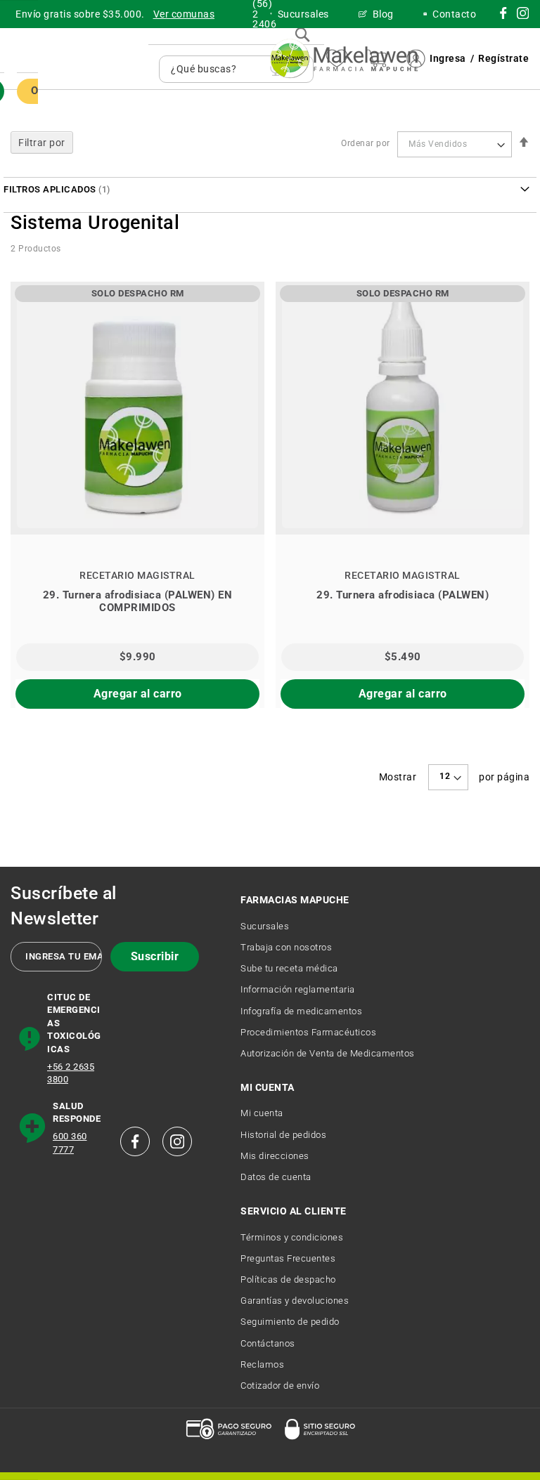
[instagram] (503, 15)
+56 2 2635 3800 (70, 1073)
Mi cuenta (261, 1113)
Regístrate (503, 58)
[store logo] (344, 59)
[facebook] (135, 1141)
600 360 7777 (70, 1143)
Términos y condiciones (291, 1237)
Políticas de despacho (288, 1279)
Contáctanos (267, 1343)
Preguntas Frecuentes (287, 1258)
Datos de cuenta (275, 1177)
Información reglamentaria (297, 989)
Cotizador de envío (279, 1385)
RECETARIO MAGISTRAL (137, 575)
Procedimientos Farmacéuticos (308, 1032)
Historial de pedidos (283, 1134)
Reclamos (262, 1364)
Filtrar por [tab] (41, 142)
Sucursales (264, 926)
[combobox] (217, 69)
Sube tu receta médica (289, 968)
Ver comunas (184, 14)
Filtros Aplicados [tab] (50, 189)
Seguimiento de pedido (290, 1321)
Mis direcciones (274, 1156)
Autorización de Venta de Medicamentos (327, 1053)
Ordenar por (365, 144)
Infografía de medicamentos (301, 1011)
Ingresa (448, 58)
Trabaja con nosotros (286, 947)
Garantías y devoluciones (294, 1300)
